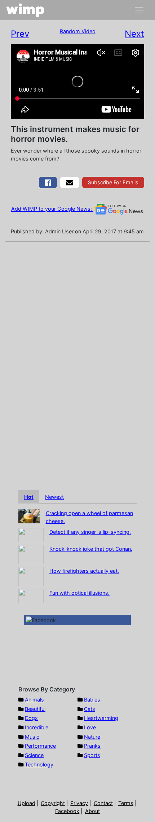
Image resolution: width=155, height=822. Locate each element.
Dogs (31, 718)
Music (32, 737)
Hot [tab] (29, 497)
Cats (89, 709)
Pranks (92, 746)
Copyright (53, 803)
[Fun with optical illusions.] (31, 595)
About (92, 811)
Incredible (36, 727)
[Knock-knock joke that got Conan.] (31, 554)
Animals (34, 699)
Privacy (79, 803)
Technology (39, 764)
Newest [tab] (54, 497)
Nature (92, 737)
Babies (92, 699)
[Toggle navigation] (139, 10)
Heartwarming (101, 718)
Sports (92, 755)
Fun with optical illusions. (79, 593)
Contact (103, 803)
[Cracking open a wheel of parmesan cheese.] (29, 516)
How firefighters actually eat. (84, 571)
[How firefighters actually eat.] (31, 576)
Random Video (78, 31)
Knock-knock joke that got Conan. (90, 549)
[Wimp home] (25, 10)
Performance (40, 746)
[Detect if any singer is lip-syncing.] (31, 534)
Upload (26, 803)
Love (90, 727)
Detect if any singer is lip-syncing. (90, 532)
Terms (125, 803)
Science (34, 755)
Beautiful (35, 709)
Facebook (67, 811)
